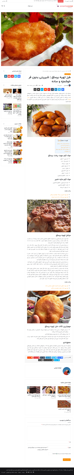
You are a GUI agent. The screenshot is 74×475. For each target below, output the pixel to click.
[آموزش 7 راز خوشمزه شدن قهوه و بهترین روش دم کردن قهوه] (17, 91)
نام (70, 442)
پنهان (59, 141)
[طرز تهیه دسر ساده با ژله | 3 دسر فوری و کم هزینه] (17, 160)
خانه (69, 71)
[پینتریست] (48, 89)
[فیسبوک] (62, 89)
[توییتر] (59, 89)
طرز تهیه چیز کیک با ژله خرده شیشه (60, 197)
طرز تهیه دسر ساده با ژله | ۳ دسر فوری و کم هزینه (7, 160)
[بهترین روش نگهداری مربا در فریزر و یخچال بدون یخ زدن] (17, 144)
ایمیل (69, 447)
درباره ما (23, 472)
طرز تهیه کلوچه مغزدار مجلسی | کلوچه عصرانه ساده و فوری (64, 395)
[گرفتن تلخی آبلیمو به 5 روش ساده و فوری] (17, 130)
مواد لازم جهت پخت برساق (63, 144)
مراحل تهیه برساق (65, 147)
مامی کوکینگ (30, 6)
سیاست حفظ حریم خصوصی (11, 472)
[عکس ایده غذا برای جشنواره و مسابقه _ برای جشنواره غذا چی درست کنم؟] (17, 152)
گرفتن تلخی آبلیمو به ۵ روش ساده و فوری (8, 129)
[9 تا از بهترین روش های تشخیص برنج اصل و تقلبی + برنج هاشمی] (17, 106)
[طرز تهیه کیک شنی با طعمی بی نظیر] (64, 404)
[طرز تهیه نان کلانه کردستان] (7, 107)
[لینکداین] (55, 89)
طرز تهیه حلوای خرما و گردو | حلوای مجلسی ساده (56, 286)
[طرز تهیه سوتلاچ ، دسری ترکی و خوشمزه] (48, 390)
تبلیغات (19, 472)
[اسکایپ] (42, 89)
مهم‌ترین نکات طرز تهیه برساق (63, 149)
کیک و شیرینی (64, 71)
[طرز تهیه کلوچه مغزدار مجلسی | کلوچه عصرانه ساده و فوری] (64, 390)
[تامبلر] (52, 89)
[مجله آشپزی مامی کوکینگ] (64, 6)
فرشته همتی (66, 85)
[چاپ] (35, 89)
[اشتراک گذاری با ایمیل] (38, 89)
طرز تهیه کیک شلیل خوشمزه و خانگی (59, 288)
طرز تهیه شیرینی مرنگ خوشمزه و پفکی (59, 195)
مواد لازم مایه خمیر (65, 145)
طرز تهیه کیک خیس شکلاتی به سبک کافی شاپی (34, 395)
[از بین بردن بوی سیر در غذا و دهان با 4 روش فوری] (17, 137)
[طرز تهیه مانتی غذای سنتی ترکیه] (7, 91)
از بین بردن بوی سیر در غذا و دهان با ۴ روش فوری (8, 136)
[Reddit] (45, 89)
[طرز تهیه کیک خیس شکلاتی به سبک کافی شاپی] (33, 390)
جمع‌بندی (67, 151)
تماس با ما (3, 472)
